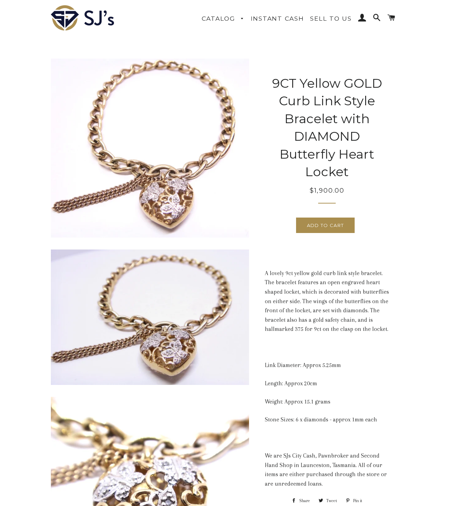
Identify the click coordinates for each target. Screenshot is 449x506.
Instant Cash (277, 18)
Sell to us (330, 18)
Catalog (220, 18)
